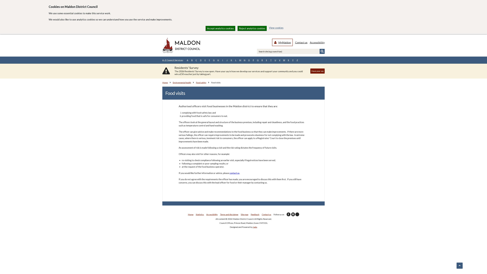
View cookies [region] (276, 28)
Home (165, 82)
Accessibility (317, 42)
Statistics (200, 214)
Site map (244, 214)
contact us (234, 173)
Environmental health (182, 82)
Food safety (201, 82)
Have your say (317, 71)
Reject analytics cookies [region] (252, 28)
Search (322, 51)
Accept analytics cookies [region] (220, 28)
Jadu (255, 227)
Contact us (301, 42)
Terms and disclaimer (229, 214)
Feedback (255, 214)
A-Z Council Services (173, 60)
